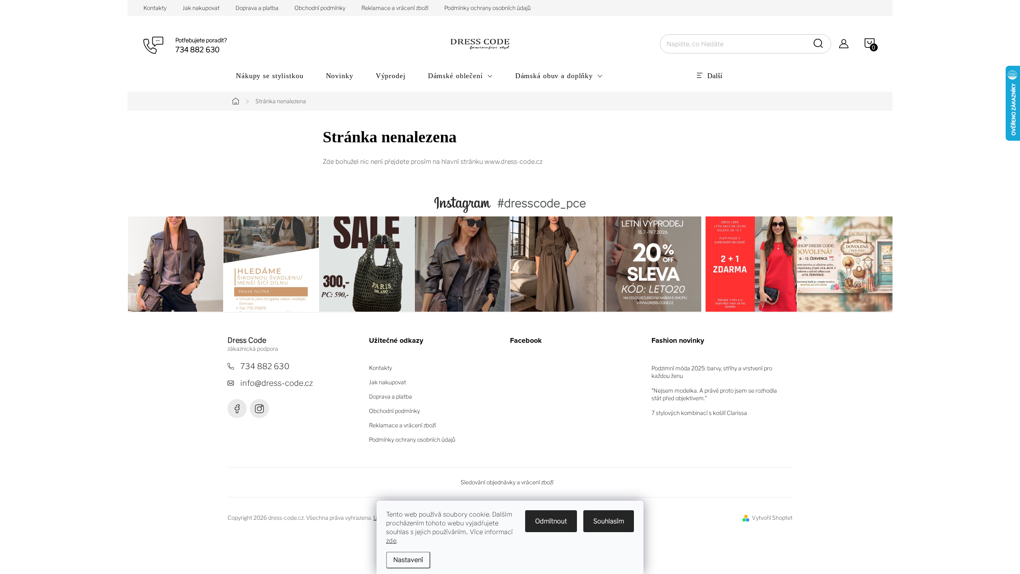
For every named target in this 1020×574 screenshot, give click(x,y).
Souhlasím (608, 521)
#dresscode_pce (541, 203)
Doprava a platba (257, 7)
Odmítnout (551, 521)
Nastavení (408, 560)
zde (391, 541)
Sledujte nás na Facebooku (237, 408)
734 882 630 (265, 366)
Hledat (819, 43)
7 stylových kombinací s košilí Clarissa (699, 412)
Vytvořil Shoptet (772, 517)
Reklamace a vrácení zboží (394, 7)
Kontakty (155, 7)
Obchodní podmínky (319, 7)
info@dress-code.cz (276, 383)
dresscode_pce (259, 408)
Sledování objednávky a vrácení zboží (507, 482)
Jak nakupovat (201, 7)
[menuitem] (270, 76)
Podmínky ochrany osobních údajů (487, 7)
